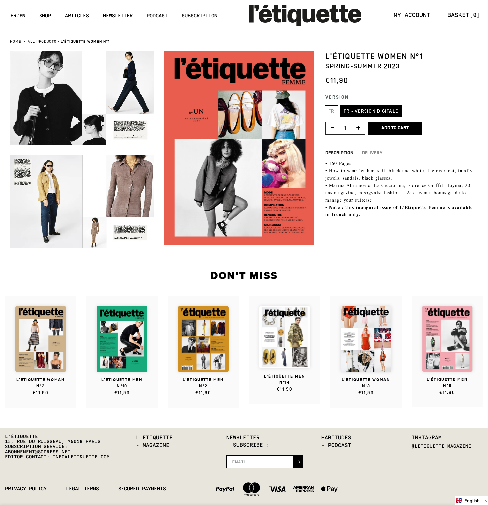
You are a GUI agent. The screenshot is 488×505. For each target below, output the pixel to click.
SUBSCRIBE (294, 272)
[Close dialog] (335, 207)
